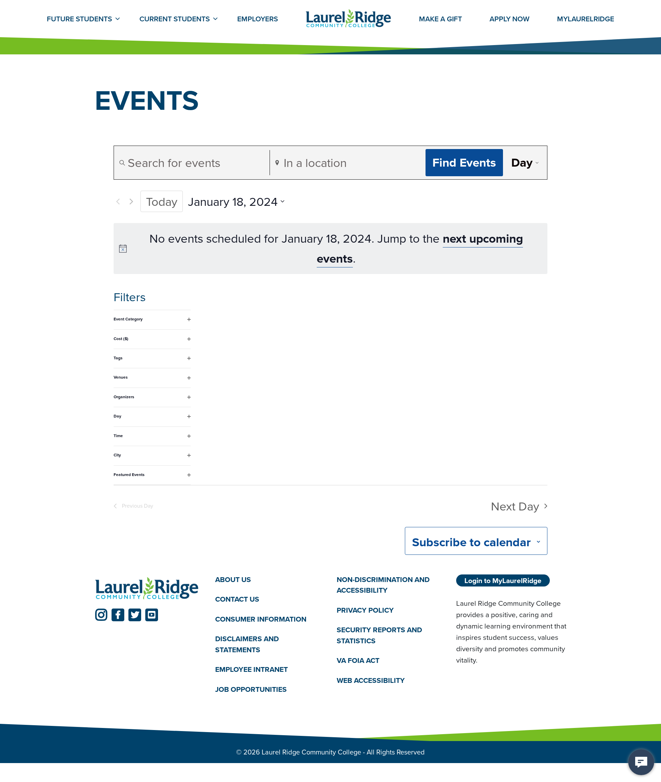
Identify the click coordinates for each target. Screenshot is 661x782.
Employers (257, 18)
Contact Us (237, 599)
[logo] (147, 588)
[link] (101, 615)
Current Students (174, 18)
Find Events (464, 162)
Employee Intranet (251, 669)
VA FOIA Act (358, 660)
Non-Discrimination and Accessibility (383, 585)
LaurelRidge (585, 18)
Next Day (515, 505)
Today (161, 201)
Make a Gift (440, 18)
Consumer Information (260, 619)
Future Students (79, 18)
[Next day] (131, 201)
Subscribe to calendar (471, 542)
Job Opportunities (251, 689)
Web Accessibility (371, 680)
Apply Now (509, 18)
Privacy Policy (365, 610)
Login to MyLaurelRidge (503, 580)
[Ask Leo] (641, 762)
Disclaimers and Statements (247, 644)
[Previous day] (118, 201)
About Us (233, 579)
